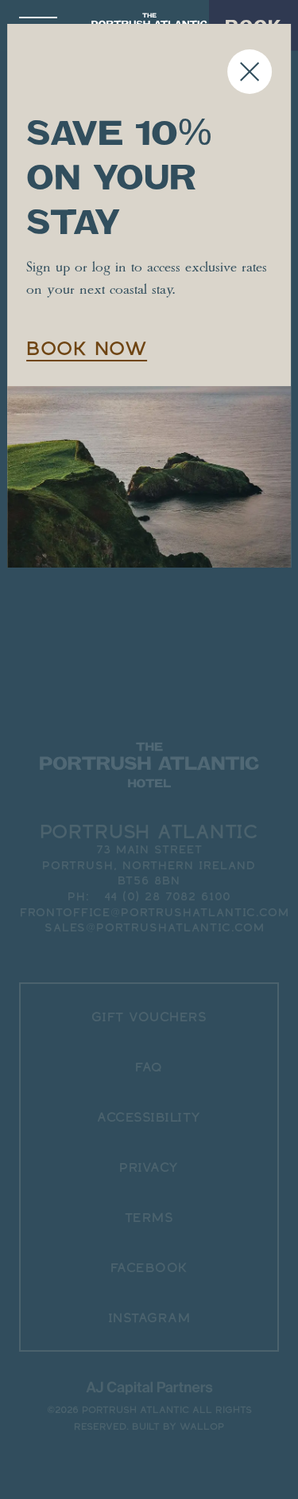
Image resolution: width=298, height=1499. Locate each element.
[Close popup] (249, 71)
